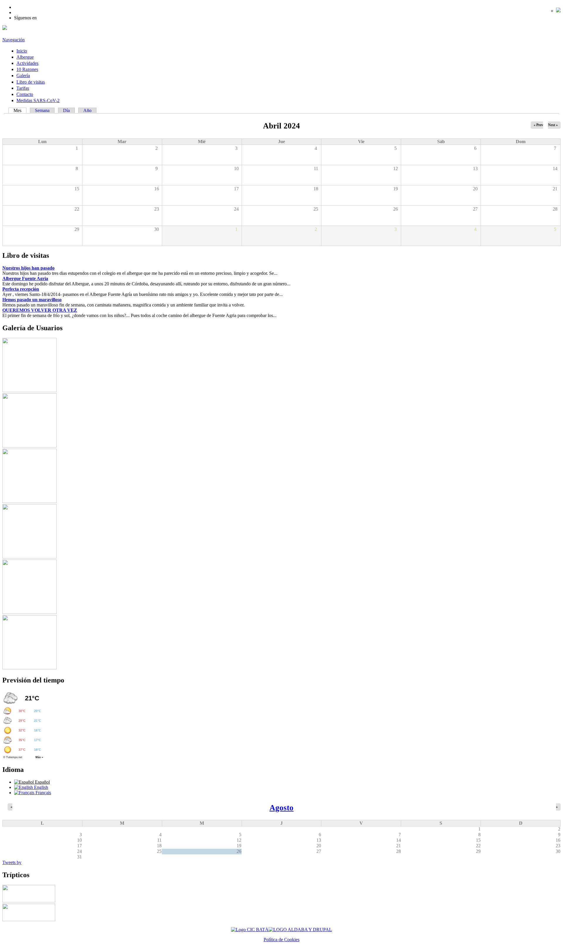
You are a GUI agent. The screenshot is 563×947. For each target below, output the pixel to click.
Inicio (21, 50)
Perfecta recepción (20, 289)
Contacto (24, 94)
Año (87, 110)
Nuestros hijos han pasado (28, 267)
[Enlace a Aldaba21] (300, 929)
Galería (23, 75)
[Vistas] (29, 390)
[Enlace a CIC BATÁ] (250, 929)
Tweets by (11, 862)
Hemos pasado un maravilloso (32, 299)
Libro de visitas (30, 81)
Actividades (27, 63)
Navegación (13, 39)
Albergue (25, 57)
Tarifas (22, 88)
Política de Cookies (281, 939)
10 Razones (27, 69)
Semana (42, 110)
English (40, 787)
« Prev (538, 125)
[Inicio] (4, 28)
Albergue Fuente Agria (25, 278)
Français (42, 792)
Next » (553, 125)
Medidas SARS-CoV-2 (38, 100)
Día (66, 110)
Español (42, 782)
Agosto (281, 807)
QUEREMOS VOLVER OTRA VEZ (39, 310)
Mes (19, 110)
